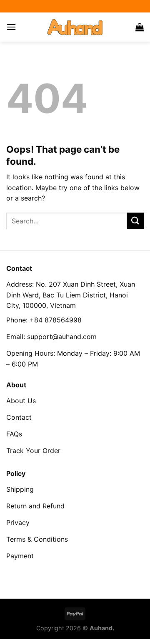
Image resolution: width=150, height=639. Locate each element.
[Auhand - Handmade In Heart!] (75, 27)
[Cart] (139, 27)
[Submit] (135, 221)
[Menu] (11, 27)
